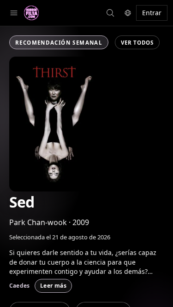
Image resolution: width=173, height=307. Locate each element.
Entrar (151, 12)
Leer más (53, 286)
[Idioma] (127, 13)
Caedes (19, 286)
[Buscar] (14, 13)
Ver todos (137, 42)
